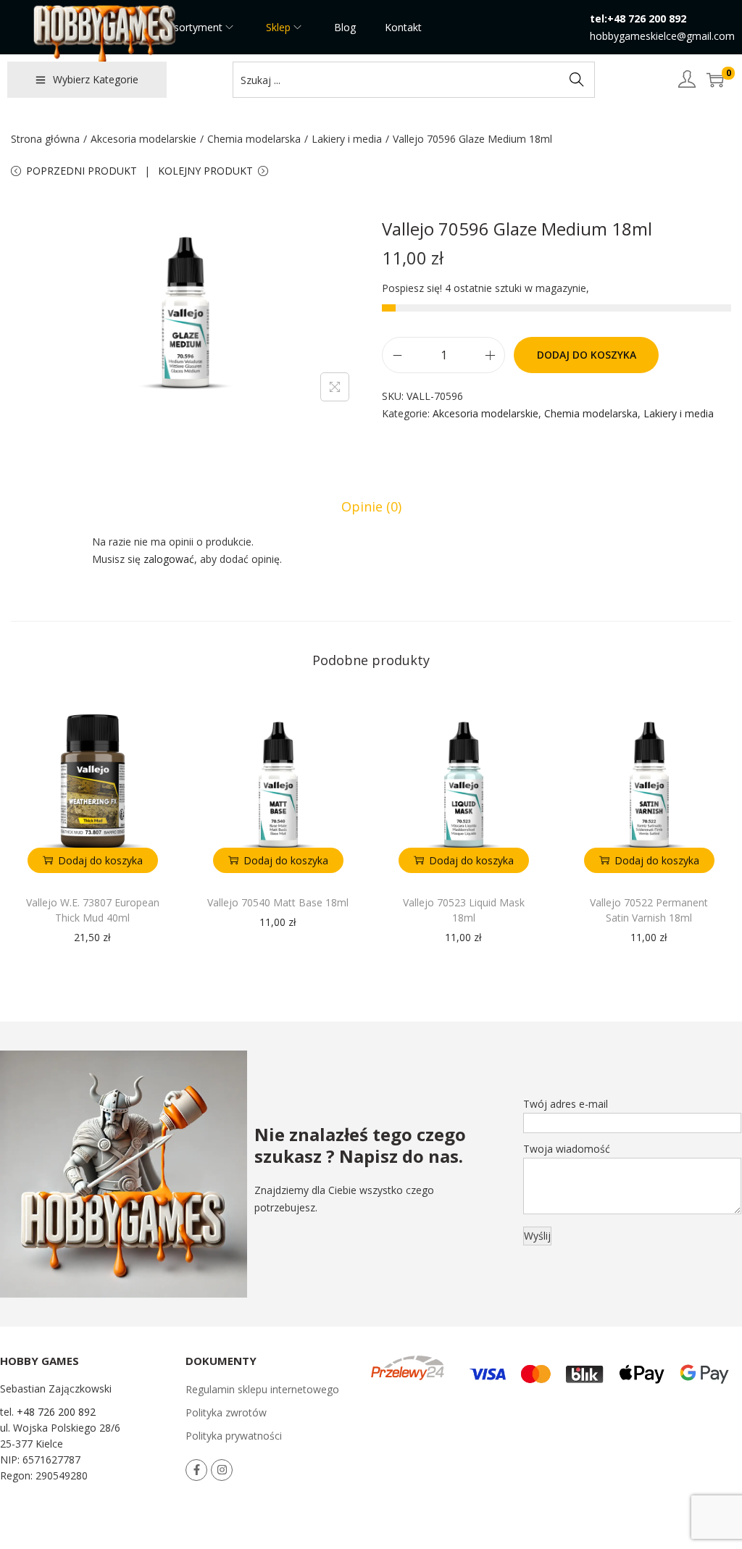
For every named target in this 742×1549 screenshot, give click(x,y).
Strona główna (45, 139)
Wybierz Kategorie (95, 79)
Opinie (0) (371, 506)
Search (577, 79)
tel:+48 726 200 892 (638, 18)
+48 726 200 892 (56, 1412)
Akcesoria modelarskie (143, 139)
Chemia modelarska (254, 139)
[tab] (371, 506)
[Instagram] (222, 1470)
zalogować (168, 559)
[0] (715, 79)
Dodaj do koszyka (586, 355)
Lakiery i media (347, 139)
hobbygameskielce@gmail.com (662, 36)
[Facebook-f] (196, 1470)
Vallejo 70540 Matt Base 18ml (278, 902)
